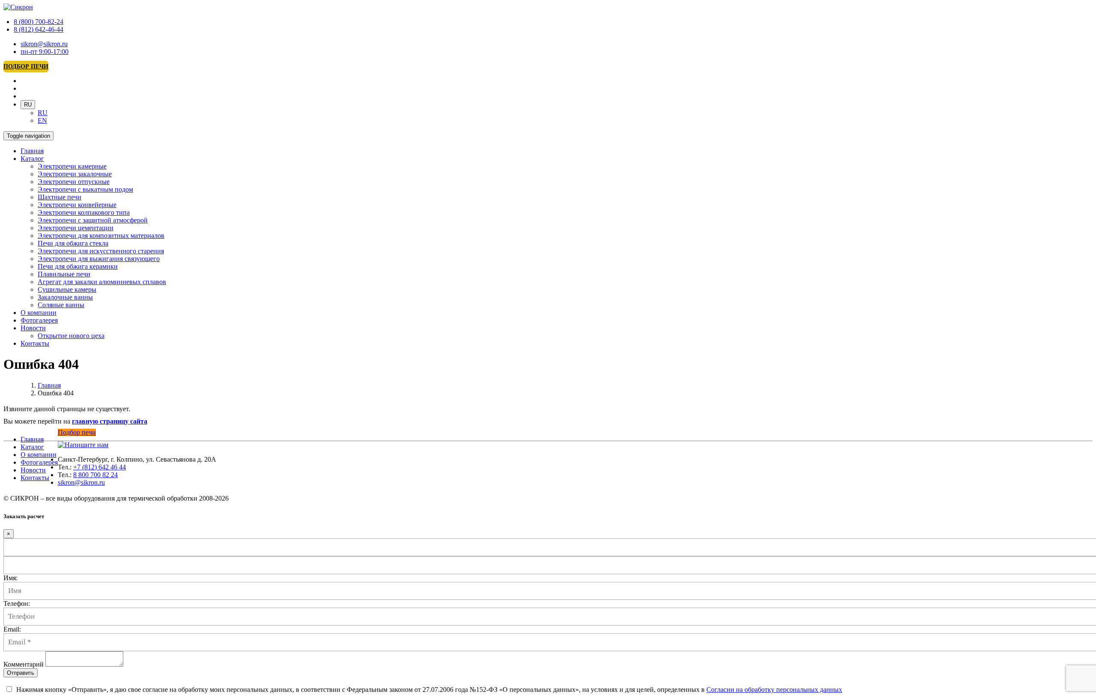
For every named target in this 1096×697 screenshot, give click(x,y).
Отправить (20, 673)
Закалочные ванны (65, 297)
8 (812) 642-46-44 (38, 29)
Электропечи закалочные (75, 174)
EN (42, 120)
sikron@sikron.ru (44, 43)
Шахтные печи (59, 197)
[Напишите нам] (83, 444)
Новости (33, 328)
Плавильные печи (64, 274)
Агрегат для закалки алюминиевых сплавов (102, 281)
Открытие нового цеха (71, 335)
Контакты (35, 343)
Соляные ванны (61, 304)
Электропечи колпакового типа (84, 212)
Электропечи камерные (72, 166)
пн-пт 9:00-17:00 (44, 51)
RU (28, 104)
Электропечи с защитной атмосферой (93, 220)
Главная (32, 150)
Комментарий (23, 664)
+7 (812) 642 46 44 (99, 467)
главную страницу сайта (109, 421)
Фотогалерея (39, 320)
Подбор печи (25, 66)
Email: (12, 629)
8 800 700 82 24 (95, 474)
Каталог (32, 158)
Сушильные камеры (67, 289)
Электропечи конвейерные (77, 204)
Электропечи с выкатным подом (85, 189)
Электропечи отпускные (74, 181)
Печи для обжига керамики (78, 266)
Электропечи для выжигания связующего (99, 258)
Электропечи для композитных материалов (101, 235)
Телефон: (16, 603)
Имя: (10, 577)
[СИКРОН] (18, 7)
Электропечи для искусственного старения (101, 251)
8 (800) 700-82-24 (38, 21)
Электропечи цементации (75, 227)
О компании (39, 312)
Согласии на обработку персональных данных (774, 689)
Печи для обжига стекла (73, 243)
